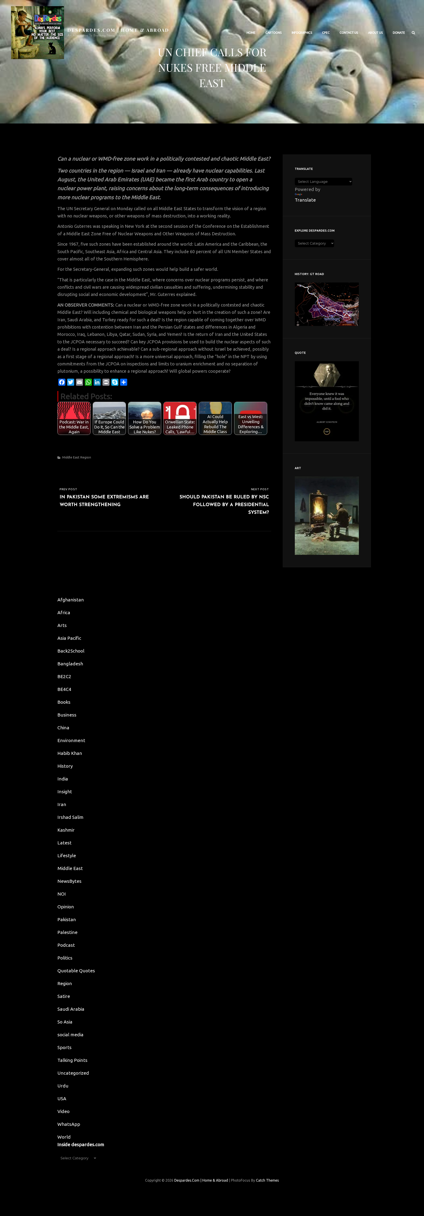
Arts (62, 625)
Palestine (67, 932)
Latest (64, 842)
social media (70, 1034)
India (62, 778)
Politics (64, 957)
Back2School (70, 650)
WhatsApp (68, 1124)
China (63, 727)
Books (63, 702)
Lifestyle (66, 855)
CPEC (326, 32)
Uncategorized (73, 1073)
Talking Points (72, 1060)
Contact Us (349, 32)
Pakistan (66, 919)
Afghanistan (70, 599)
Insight (64, 791)
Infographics (302, 32)
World (64, 1136)
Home (251, 32)
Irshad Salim (70, 817)
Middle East (71, 457)
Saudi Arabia (70, 1009)
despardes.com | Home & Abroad (118, 30)
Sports (64, 1047)
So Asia (64, 1021)
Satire (63, 996)
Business (66, 714)
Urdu (62, 1085)
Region (85, 457)
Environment (71, 740)
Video (63, 1111)
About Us (375, 32)
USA (61, 1098)
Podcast (66, 945)
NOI (61, 893)
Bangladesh (70, 663)
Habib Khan (69, 753)
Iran (61, 804)
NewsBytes (69, 881)
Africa (63, 612)
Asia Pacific (69, 638)
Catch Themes (267, 1180)
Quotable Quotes (76, 970)
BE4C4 (64, 689)
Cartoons (273, 32)
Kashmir (66, 829)
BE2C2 (64, 676)
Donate (399, 32)
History (65, 766)
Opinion (65, 906)
